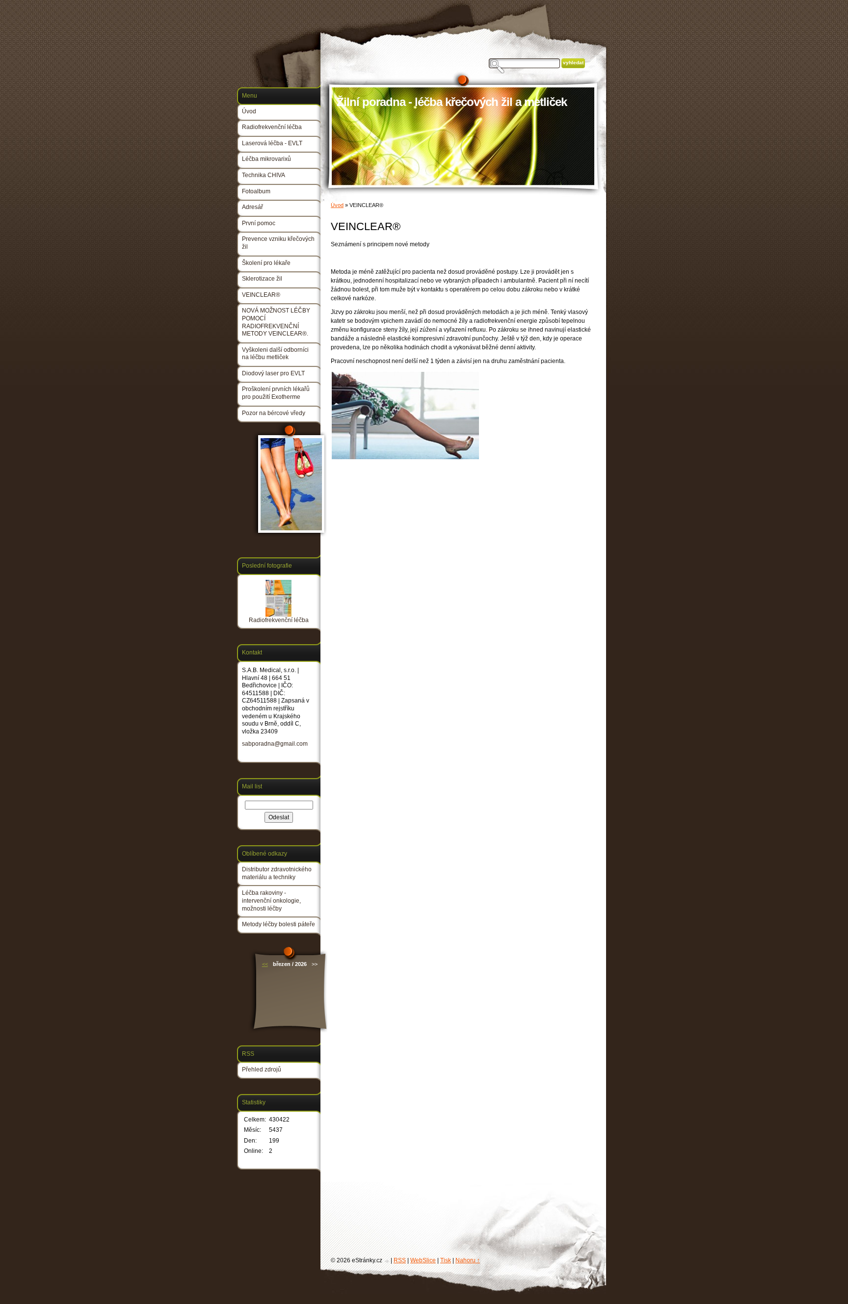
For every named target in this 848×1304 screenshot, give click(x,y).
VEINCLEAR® (261, 294)
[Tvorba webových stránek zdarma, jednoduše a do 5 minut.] (387, 1261)
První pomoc (258, 223)
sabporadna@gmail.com (275, 743)
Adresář (252, 207)
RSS (400, 1260)
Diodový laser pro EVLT (273, 373)
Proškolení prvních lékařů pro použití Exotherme (276, 393)
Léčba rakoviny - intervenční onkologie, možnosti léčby (271, 900)
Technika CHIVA (263, 175)
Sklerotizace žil (262, 278)
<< (265, 964)
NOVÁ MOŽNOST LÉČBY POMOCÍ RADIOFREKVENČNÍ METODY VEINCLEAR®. (276, 322)
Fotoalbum (256, 191)
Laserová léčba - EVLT (272, 143)
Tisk (445, 1260)
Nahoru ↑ (467, 1260)
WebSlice (423, 1260)
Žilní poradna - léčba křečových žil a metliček (452, 101)
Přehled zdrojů (261, 1069)
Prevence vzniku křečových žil (278, 242)
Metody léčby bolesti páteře (278, 924)
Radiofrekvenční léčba (272, 127)
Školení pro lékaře (266, 263)
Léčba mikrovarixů (266, 159)
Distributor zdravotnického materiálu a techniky (277, 873)
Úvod (337, 205)
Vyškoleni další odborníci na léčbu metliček (275, 353)
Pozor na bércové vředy (273, 413)
